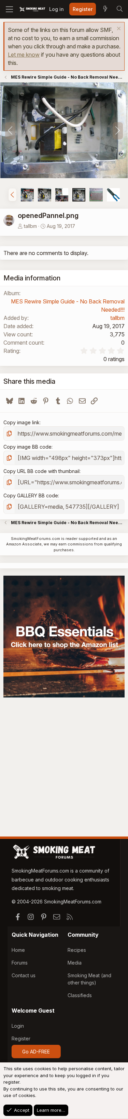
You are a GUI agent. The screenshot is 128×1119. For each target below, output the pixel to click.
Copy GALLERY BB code (30, 495)
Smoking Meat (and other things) (89, 978)
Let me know (24, 54)
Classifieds (80, 995)
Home (18, 950)
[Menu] (9, 9)
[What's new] (105, 9)
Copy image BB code (27, 447)
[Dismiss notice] (118, 29)
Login (18, 1026)
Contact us (23, 975)
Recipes (77, 950)
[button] (12, 194)
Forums (20, 963)
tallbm (30, 226)
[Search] (119, 9)
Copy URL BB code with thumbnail (41, 471)
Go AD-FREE (36, 1051)
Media (75, 963)
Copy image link (21, 422)
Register (21, 1038)
